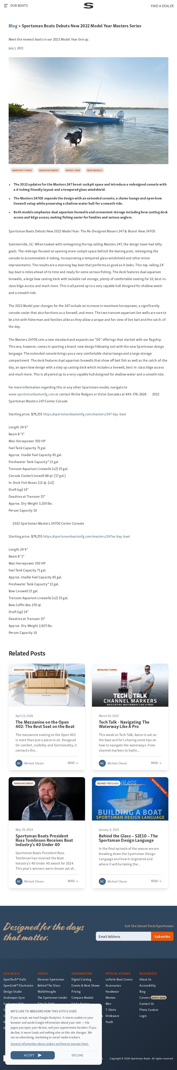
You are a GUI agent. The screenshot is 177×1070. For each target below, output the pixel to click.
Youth (109, 1022)
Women (110, 997)
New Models (95, 170)
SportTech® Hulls (14, 979)
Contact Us (146, 1003)
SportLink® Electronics (18, 985)
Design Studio (12, 991)
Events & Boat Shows (85, 985)
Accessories (113, 985)
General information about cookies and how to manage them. (50, 1044)
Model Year (73, 170)
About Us (145, 979)
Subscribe (162, 936)
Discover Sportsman (51, 979)
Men (108, 1003)
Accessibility (147, 985)
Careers (144, 997)
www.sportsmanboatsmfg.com (32, 393)
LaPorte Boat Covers (119, 979)
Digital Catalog (81, 979)
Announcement (49, 170)
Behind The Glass (49, 985)
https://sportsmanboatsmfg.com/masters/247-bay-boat (84, 413)
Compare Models (82, 997)
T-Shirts (111, 1010)
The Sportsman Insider (52, 997)
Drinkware (112, 1016)
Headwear (112, 991)
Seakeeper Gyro (14, 997)
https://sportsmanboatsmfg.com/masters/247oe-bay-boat (86, 536)
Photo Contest (148, 1010)
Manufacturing (22, 170)
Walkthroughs (47, 991)
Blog (13, 25)
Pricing (76, 991)
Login (143, 1016)
